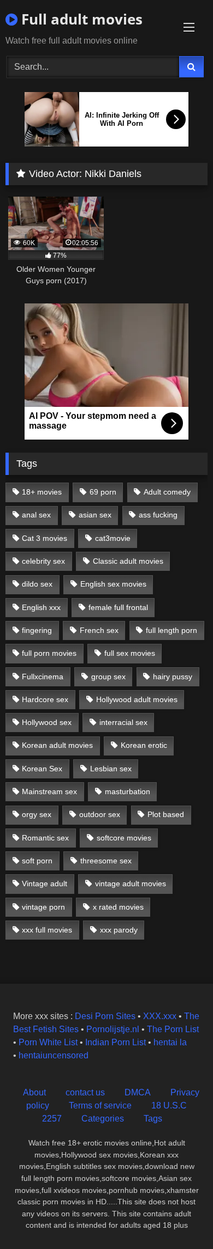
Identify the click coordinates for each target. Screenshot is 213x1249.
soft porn (37, 860)
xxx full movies (47, 929)
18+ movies (42, 492)
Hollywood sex (47, 722)
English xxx (41, 607)
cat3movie (113, 538)
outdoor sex (99, 814)
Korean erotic (144, 745)
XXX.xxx (159, 1016)
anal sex (36, 514)
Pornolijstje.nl (112, 1029)
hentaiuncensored (53, 1055)
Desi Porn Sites (105, 1016)
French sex (99, 630)
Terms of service (100, 1105)
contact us (85, 1092)
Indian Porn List (115, 1042)
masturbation (127, 791)
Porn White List (48, 1042)
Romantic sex (45, 837)
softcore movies (124, 837)
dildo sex (37, 584)
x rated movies (118, 907)
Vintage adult (44, 883)
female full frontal (118, 607)
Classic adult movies (128, 561)
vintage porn (43, 907)
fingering (37, 630)
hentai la (170, 1042)
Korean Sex (42, 768)
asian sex (95, 514)
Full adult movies (80, 19)
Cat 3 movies (44, 538)
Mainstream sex (49, 791)
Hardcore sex (45, 699)
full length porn (171, 630)
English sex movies (113, 584)
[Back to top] (179, 1216)
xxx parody (119, 929)
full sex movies (129, 653)
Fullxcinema (42, 676)
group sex (108, 676)
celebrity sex (43, 561)
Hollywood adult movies (136, 699)
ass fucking (158, 514)
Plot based (165, 814)
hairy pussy (172, 676)
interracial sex (123, 722)
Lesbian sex (111, 768)
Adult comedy (167, 492)
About (34, 1092)
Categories (102, 1118)
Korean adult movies (57, 745)
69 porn (103, 492)
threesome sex (106, 860)
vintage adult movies (130, 883)
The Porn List (173, 1029)
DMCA (138, 1092)
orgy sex (36, 814)
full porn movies (49, 653)
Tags (153, 1118)
